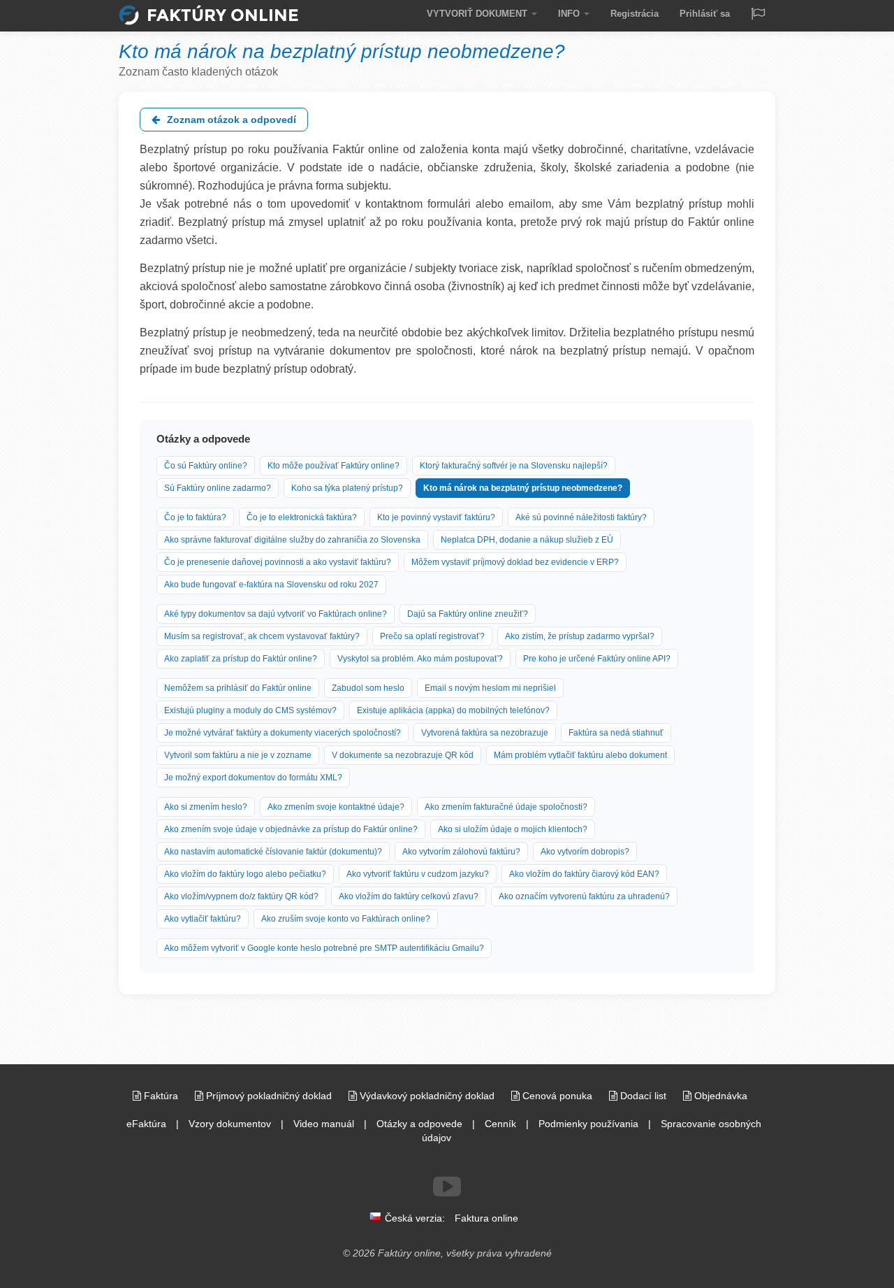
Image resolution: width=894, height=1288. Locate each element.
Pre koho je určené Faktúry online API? (596, 659)
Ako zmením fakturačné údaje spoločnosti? (506, 807)
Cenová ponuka (557, 1095)
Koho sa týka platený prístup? (347, 488)
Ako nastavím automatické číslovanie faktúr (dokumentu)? (273, 852)
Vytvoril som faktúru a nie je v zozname (238, 755)
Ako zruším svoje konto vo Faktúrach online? (345, 919)
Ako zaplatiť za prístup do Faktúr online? (240, 659)
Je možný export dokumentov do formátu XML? (253, 777)
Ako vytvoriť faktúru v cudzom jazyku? (417, 874)
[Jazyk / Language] (757, 15)
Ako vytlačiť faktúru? (202, 919)
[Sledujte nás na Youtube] (447, 1186)
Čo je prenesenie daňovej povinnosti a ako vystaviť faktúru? (277, 562)
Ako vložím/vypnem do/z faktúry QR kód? (241, 896)
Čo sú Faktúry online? (205, 466)
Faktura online (486, 1218)
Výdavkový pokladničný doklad (427, 1095)
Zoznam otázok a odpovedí (230, 119)
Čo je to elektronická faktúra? (302, 517)
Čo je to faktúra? (195, 517)
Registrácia (634, 13)
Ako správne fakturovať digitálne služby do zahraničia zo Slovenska (292, 540)
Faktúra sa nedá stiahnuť (616, 733)
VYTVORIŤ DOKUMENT (478, 13)
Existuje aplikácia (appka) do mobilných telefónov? (453, 710)
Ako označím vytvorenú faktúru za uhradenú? (584, 896)
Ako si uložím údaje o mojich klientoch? (512, 829)
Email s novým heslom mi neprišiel (490, 688)
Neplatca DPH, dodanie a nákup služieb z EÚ (527, 540)
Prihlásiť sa (705, 13)
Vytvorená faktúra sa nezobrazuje (484, 733)
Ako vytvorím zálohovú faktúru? (461, 852)
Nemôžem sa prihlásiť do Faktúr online (238, 688)
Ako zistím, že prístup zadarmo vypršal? (579, 636)
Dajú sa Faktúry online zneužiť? (467, 614)
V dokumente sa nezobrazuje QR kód (403, 755)
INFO (570, 13)
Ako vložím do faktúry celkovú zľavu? (408, 896)
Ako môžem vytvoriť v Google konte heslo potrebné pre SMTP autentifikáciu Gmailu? (324, 948)
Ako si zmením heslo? (205, 807)
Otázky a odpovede (419, 1123)
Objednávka (719, 1095)
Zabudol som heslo (368, 688)
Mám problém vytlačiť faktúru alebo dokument (580, 755)
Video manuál (323, 1123)
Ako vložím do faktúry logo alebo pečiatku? (245, 874)
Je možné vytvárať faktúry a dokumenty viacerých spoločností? (282, 733)
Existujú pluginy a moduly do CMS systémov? (250, 710)
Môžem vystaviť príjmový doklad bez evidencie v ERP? (515, 562)
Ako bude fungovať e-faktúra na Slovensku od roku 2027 (271, 584)
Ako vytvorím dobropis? (585, 852)
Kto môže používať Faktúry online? (334, 466)
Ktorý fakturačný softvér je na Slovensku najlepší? (514, 466)
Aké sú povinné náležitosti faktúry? (581, 517)
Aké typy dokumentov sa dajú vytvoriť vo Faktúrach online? (275, 614)
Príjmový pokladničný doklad (269, 1095)
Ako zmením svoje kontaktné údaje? (336, 807)
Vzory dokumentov (230, 1123)
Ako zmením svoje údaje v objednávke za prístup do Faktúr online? (291, 829)
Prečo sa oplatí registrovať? (432, 636)
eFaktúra (146, 1123)
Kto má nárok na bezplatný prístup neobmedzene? (522, 488)
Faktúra (161, 1095)
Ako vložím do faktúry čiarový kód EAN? (584, 874)
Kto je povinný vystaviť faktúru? (436, 517)
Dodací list (643, 1095)
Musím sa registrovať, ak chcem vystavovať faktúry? (262, 636)
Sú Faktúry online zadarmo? (217, 488)
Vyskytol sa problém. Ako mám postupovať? (420, 659)
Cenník (500, 1123)
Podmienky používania (588, 1123)
